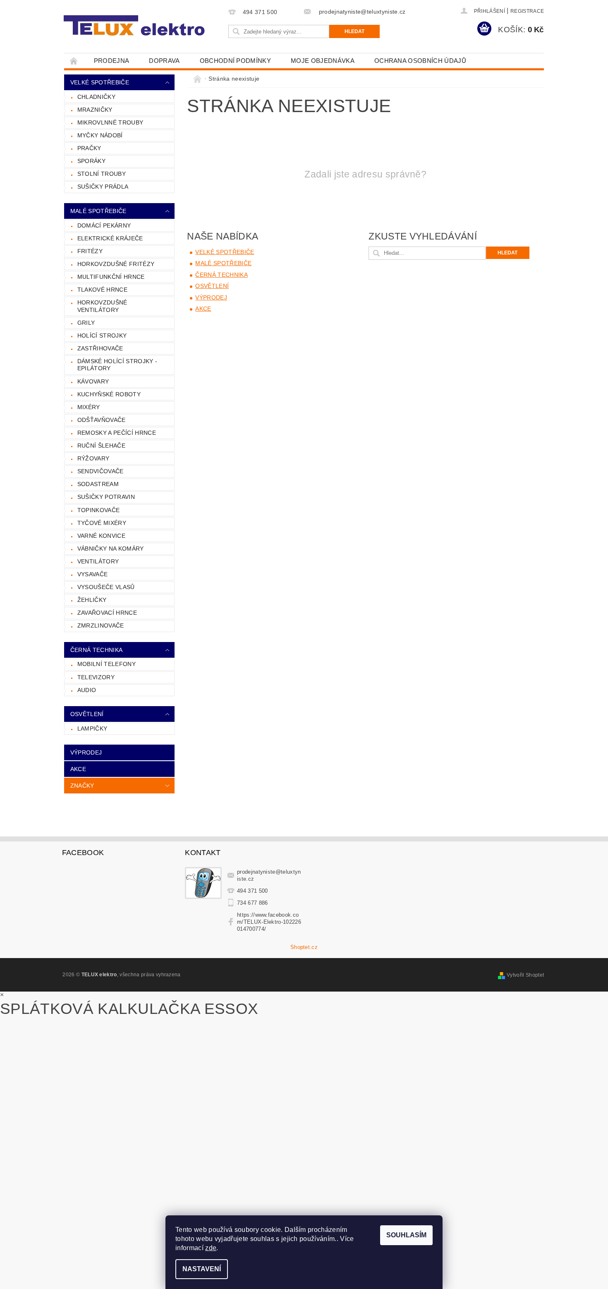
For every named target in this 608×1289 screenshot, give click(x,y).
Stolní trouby (101, 173)
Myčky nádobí (100, 135)
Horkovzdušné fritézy (115, 264)
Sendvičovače (100, 471)
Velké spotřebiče (99, 82)
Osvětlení (87, 714)
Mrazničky (95, 109)
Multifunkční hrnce (111, 276)
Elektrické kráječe (110, 238)
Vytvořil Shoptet (525, 975)
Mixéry (88, 407)
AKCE (78, 769)
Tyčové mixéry (101, 523)
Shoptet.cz (304, 947)
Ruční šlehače (101, 445)
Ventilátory (98, 561)
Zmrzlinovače (100, 625)
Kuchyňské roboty (109, 394)
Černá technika (96, 650)
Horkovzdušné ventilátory (102, 306)
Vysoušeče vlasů (106, 587)
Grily (86, 322)
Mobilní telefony (106, 664)
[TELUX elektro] (135, 26)
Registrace (527, 11)
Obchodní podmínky (235, 60)
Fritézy (90, 251)
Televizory (96, 677)
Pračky (89, 148)
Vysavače (92, 574)
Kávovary (93, 381)
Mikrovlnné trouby (110, 122)
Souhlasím (406, 1235)
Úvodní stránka (74, 60)
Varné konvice (101, 535)
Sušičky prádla (102, 186)
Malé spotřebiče (98, 211)
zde (210, 1247)
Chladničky (96, 96)
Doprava (164, 60)
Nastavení (201, 1268)
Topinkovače (98, 510)
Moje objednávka (322, 60)
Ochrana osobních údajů (420, 60)
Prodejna (111, 60)
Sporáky (91, 161)
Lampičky (92, 728)
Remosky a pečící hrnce (116, 432)
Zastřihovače (100, 348)
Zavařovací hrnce (107, 612)
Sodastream (98, 484)
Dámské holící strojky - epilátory (117, 365)
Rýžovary (93, 458)
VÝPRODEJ (86, 752)
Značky (82, 785)
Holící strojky (102, 335)
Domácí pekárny (104, 225)
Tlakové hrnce (102, 289)
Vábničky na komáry (110, 548)
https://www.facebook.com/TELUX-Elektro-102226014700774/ (269, 922)
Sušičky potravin (106, 497)
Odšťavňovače (101, 420)
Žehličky (92, 600)
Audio (86, 690)
